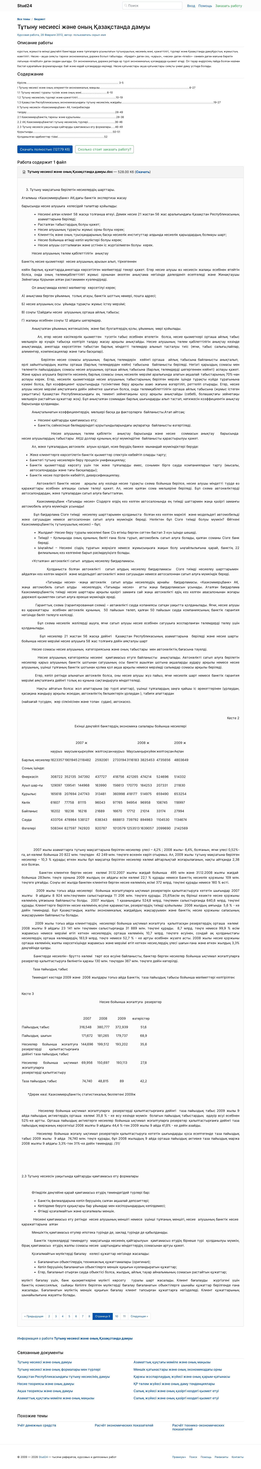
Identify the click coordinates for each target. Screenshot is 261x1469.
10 (116, 1316)
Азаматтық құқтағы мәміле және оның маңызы (55, 1398)
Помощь (205, 6)
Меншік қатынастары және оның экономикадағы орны (178, 1369)
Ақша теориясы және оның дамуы (45, 1391)
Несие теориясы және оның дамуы (45, 1384)
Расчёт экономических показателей (124, 1425)
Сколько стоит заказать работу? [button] (104, 149)
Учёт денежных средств (36, 1425)
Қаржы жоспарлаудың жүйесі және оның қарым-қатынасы (182, 1377)
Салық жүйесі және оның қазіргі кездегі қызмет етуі (176, 1391)
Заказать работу (228, 6)
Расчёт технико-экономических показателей (198, 1427)
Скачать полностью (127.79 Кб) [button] (45, 149)
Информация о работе (75, 1338)
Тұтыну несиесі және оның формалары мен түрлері (58, 1369)
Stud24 (43, 1457)
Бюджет (39, 19)
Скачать (142, 172)
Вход (191, 6)
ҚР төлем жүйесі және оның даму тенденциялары (174, 1384)
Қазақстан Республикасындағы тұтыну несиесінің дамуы (63, 1377)
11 (124, 1316)
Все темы (23, 19)
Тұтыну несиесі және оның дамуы (44, 1362)
